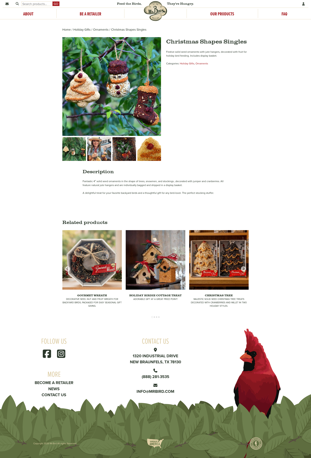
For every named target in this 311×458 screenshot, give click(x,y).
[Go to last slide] (67, 268)
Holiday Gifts (82, 29)
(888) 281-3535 (155, 377)
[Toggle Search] (17, 3)
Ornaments (101, 29)
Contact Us (54, 395)
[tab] (152, 317)
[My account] (303, 4)
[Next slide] (243, 268)
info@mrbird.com (155, 391)
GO (56, 3)
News (54, 389)
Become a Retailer (54, 383)
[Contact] (7, 4)
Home (66, 29)
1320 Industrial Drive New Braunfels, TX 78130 (155, 359)
